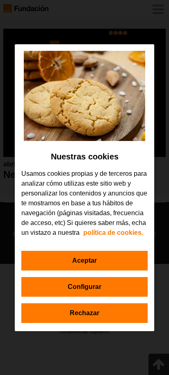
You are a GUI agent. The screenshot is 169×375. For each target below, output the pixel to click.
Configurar (84, 286)
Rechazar (84, 312)
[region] (84, 187)
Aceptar (84, 260)
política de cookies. (113, 232)
